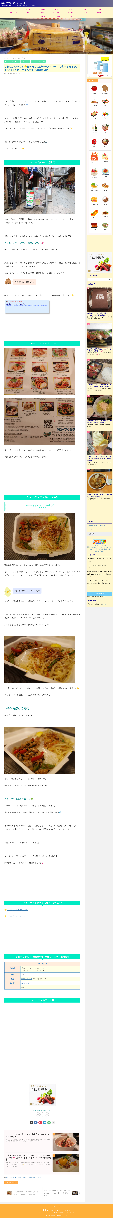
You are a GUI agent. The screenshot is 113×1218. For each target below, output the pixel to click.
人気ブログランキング (100, 545)
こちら (104, 604)
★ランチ (17, 1177)
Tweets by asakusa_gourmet (96, 525)
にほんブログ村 (100, 551)
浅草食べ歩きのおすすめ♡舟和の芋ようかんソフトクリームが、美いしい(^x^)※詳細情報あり (99, 458)
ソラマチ (70, 12)
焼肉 (28, 12)
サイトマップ (56, 1206)
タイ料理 (99, 12)
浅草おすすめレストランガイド (13, 3)
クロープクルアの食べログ (17, 910)
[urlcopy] (53, 1122)
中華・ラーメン (14, 12)
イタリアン (42, 16)
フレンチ (99, 9)
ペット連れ (28, 9)
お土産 (70, 16)
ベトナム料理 (56, 16)
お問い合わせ (100, 593)
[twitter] (31, 1122)
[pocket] (40, 1122)
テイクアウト (56, 12)
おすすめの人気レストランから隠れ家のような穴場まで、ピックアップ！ (56, 1213)
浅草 (30, 979)
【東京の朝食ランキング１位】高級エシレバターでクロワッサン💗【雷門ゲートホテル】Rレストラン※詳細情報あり (28, 1157)
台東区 (27, 979)
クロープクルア (24, 1177)
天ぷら (70, 9)
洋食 (85, 9)
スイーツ (84, 12)
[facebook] (36, 1122)
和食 (42, 12)
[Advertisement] (42, 86)
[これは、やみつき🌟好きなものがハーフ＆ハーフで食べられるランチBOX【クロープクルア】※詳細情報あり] (44, 1122)
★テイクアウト (10, 1177)
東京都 (23, 979)
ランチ (14, 9)
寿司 (56, 9)
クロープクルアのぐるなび (17, 916)
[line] (49, 1122)
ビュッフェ (42, 9)
